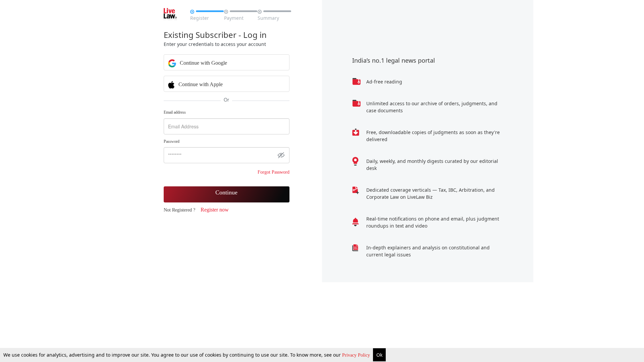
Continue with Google (202, 63)
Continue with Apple (200, 84)
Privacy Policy (356, 355)
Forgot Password (273, 172)
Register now (215, 210)
